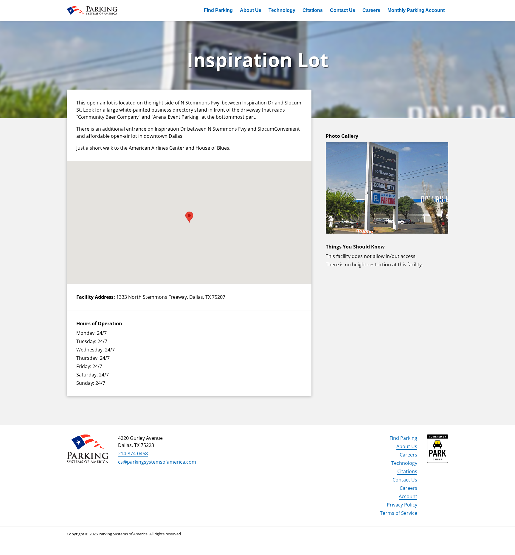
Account (408, 496)
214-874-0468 (133, 453)
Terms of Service (398, 513)
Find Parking (218, 10)
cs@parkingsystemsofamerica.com (157, 462)
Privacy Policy (402, 504)
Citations (313, 10)
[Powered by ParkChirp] (437, 453)
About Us (250, 10)
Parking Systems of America (92, 10)
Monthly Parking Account (416, 10)
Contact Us (342, 10)
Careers (371, 10)
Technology (282, 10)
